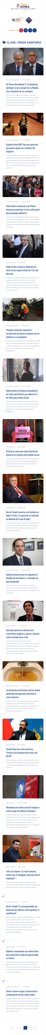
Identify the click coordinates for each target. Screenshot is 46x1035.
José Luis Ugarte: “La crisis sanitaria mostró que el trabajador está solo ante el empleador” (23, 875)
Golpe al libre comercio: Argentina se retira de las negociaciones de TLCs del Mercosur (22, 270)
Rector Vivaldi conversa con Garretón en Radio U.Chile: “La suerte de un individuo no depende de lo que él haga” (22, 515)
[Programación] (26, 30)
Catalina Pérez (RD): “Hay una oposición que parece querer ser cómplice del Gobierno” (22, 148)
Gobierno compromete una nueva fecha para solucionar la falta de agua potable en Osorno (22, 955)
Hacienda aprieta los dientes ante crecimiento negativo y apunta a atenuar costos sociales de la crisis (22, 633)
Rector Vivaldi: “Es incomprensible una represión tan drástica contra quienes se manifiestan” (22, 910)
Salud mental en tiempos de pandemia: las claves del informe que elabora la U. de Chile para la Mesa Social (22, 394)
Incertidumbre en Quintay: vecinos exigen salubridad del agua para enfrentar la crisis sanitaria (23, 693)
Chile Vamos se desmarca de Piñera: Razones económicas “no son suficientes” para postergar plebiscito (23, 209)
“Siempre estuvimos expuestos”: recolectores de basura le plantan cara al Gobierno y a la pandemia (22, 333)
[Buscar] (30, 30)
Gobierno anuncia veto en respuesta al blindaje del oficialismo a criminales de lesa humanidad (22, 578)
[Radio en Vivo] (21, 30)
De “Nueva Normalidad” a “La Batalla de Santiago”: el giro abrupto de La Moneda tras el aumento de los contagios (22, 88)
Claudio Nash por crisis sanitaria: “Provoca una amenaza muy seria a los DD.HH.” (21, 752)
